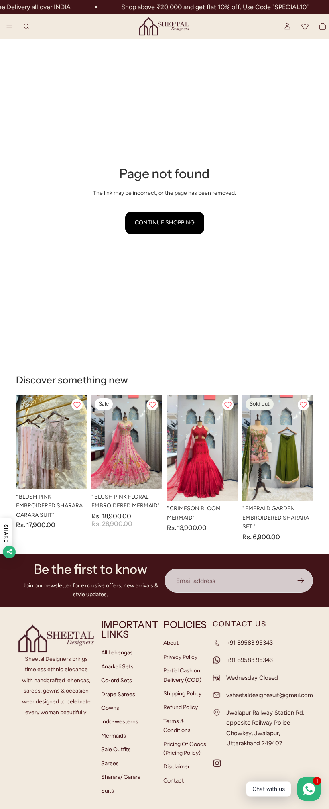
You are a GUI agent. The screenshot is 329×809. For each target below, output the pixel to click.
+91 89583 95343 (249, 642)
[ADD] (74, 477)
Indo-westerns (119, 722)
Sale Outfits (116, 749)
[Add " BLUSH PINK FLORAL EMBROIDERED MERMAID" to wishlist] (152, 404)
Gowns (110, 708)
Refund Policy (180, 707)
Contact (173, 780)
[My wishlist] (305, 26)
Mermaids (113, 735)
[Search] (26, 26)
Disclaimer (176, 767)
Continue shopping (165, 222)
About (171, 643)
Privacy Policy (180, 657)
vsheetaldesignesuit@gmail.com (269, 695)
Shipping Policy (182, 693)
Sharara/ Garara (120, 777)
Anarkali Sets (117, 666)
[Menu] (9, 26)
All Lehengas (117, 653)
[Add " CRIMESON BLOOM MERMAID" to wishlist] (228, 404)
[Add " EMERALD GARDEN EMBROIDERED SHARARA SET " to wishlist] (303, 404)
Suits (107, 791)
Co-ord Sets (116, 680)
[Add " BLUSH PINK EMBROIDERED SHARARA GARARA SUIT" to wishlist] (77, 404)
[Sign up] (300, 580)
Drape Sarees (118, 694)
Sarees (110, 763)
